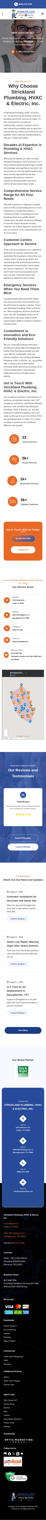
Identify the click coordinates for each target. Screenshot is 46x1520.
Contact (7, 1415)
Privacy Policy (9, 1423)
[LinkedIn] (17, 1454)
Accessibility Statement (12, 1419)
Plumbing (7, 1337)
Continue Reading (18, 919)
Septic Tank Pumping (12, 1381)
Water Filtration (9, 1341)
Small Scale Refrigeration (13, 1357)
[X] (13, 1454)
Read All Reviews (23, 838)
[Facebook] (9, 1454)
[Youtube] (21, 1454)
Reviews (7, 1408)
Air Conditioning (10, 1330)
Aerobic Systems (10, 1326)
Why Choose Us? (10, 1400)
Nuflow (6, 1377)
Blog (5, 1411)
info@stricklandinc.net (20, 641)
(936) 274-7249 (25, 4)
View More (23, 1030)
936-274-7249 (24, 538)
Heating (7, 1333)
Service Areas (9, 1404)
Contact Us (23, 550)
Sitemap (7, 1426)
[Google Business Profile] (5, 1454)
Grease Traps (9, 1385)
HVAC (6, 1360)
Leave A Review (23, 847)
